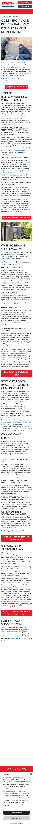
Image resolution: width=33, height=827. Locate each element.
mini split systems (7, 142)
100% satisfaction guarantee (10, 519)
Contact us (18, 636)
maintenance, (6, 259)
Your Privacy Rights (16, 823)
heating (18, 208)
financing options (19, 517)
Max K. (17, 575)
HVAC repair (14, 196)
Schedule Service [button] (25, 2)
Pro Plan (26, 525)
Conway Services (24, 63)
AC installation (20, 150)
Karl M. (21, 606)
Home (3, 16)
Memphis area (17, 638)
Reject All (16, 818)
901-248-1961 (25, 6)
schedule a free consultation (18, 422)
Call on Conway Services (9, 79)
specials (16, 525)
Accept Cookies (16, 813)
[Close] (31, 774)
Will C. (15, 563)
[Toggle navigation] (3, 11)
